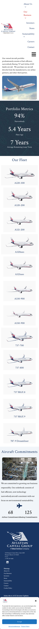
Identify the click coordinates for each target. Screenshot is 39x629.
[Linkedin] (7, 562)
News (5, 578)
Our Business (8, 573)
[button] (36, 601)
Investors (6, 576)
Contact (6, 586)
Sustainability (8, 581)
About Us (6, 571)
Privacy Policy (25, 626)
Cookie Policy (8, 588)
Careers (6, 583)
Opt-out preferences (14, 626)
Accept (19, 622)
